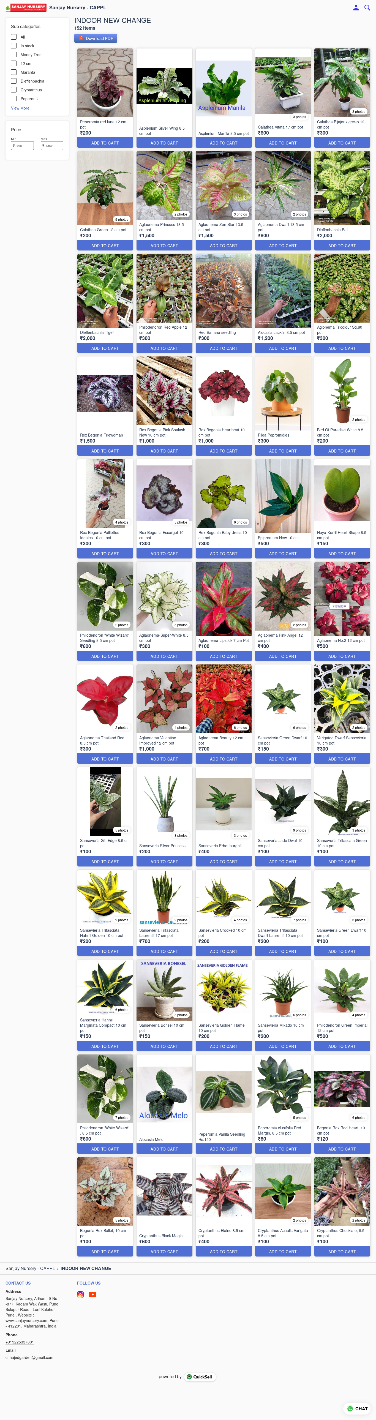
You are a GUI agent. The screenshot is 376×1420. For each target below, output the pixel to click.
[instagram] (80, 1294)
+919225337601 (20, 1342)
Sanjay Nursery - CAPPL (77, 7)
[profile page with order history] (356, 7)
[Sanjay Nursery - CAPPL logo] (26, 8)
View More (20, 107)
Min (14, 138)
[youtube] (92, 1294)
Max (44, 138)
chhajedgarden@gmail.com (29, 1357)
